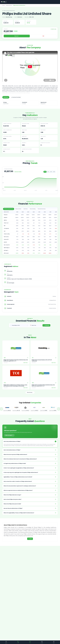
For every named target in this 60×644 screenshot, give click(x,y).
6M (45, 171)
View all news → (30, 392)
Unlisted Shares (9, 5)
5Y (54, 171)
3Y (51, 171)
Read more (6, 97)
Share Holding (32, 208)
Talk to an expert (9, 435)
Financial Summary (42, 208)
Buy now (17, 36)
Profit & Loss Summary (8, 208)
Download (47, 325)
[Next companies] (58, 409)
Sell (43, 36)
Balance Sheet (18, 208)
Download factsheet (16, 97)
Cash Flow (25, 208)
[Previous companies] (1, 409)
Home (3, 5)
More (31, 538)
